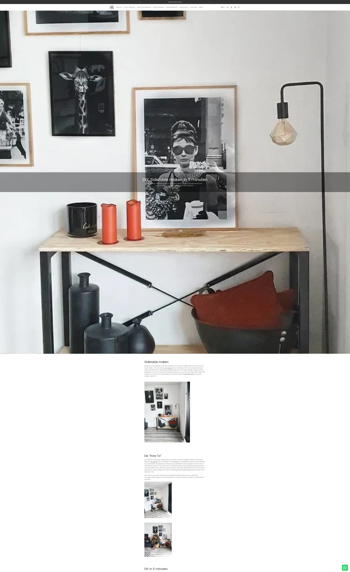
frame (176, 461)
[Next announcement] (210, 2)
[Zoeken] (227, 7)
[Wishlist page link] (239, 7)
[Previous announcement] (140, 2)
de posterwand (189, 374)
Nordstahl (154, 461)
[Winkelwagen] (235, 7)
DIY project (168, 368)
